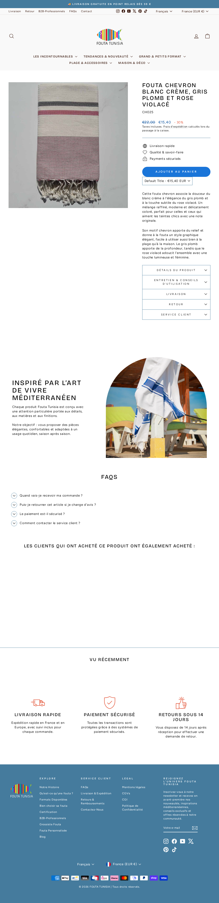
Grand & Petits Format (161, 56)
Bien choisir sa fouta (54, 805)
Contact (86, 11)
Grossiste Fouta (50, 824)
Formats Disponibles (53, 799)
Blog (43, 836)
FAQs (73, 11)
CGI (124, 799)
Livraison (15, 11)
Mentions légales (133, 787)
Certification (48, 812)
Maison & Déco (132, 63)
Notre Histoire (49, 787)
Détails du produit (176, 270)
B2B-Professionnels (51, 11)
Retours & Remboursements (93, 801)
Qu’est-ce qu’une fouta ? (56, 793)
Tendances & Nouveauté (106, 56)
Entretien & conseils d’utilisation (176, 282)
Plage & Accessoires (89, 63)
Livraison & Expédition (96, 793)
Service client (176, 314)
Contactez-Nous (92, 809)
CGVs (126, 793)
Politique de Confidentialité (132, 807)
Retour (29, 11)
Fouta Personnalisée (53, 830)
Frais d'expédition (175, 126)
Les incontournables (53, 56)
